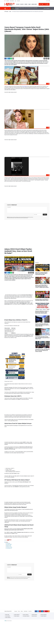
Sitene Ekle (29, 611)
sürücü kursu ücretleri (9, 547)
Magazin (22, 4)
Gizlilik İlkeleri (25, 611)
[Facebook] (5, 58)
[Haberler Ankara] (9, 4)
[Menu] (40, 4)
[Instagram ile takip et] (44, 611)
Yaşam (29, 4)
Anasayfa (6, 11)
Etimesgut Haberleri (44, 614)
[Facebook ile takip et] (36, 611)
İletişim (22, 611)
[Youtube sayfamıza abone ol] (40, 611)
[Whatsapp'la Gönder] (11, 58)
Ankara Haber (34, 4)
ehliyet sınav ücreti (8, 546)
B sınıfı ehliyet (8, 543)
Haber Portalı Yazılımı (9, 620)
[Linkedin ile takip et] (42, 611)
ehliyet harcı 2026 (8, 545)
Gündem (25, 4)
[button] (44, 58)
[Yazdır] (13, 58)
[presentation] (7, 8)
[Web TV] (47, 0)
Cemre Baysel (24, 86)
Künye (19, 611)
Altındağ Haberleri (34, 614)
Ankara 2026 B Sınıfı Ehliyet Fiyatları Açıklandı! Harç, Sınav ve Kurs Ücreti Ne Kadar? (26, 8)
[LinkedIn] (9, 58)
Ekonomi (17, 4)
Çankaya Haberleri (16, 614)
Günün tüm (47, 8)
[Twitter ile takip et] (38, 611)
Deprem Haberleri (8, 617)
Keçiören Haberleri (25, 614)
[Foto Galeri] (49, 0)
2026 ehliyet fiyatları (9, 544)
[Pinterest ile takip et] (46, 611)
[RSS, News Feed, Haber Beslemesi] (48, 611)
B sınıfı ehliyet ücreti (9, 548)
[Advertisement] (27, 19)
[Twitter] (7, 58)
